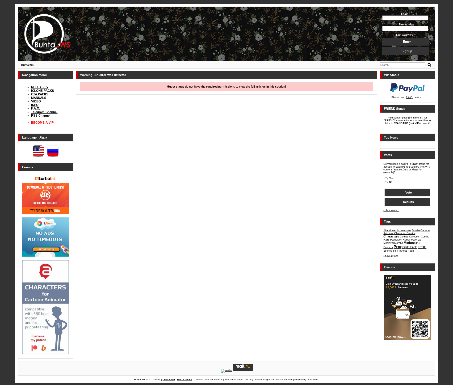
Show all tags (390, 255)
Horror (406, 239)
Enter (407, 41)
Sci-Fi (396, 250)
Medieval (388, 242)
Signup (407, 51)
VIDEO (36, 101)
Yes (390, 178)
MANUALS (38, 98)
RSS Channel (40, 115)
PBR (418, 242)
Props (399, 247)
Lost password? (405, 34)
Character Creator (404, 233)
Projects (388, 247)
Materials (416, 239)
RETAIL (422, 247)
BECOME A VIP (42, 122)
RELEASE (411, 247)
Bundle (416, 230)
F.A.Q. (35, 108)
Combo (425, 236)
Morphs (398, 242)
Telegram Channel (44, 112)
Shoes (403, 250)
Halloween (396, 239)
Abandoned (389, 230)
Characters (391, 236)
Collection (414, 236)
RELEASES (39, 87)
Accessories (404, 230)
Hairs (386, 239)
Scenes (387, 250)
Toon (411, 250)
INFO (34, 105)
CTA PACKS (39, 94)
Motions (409, 243)
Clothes (404, 236)
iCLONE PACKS (42, 91)
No (390, 182)
